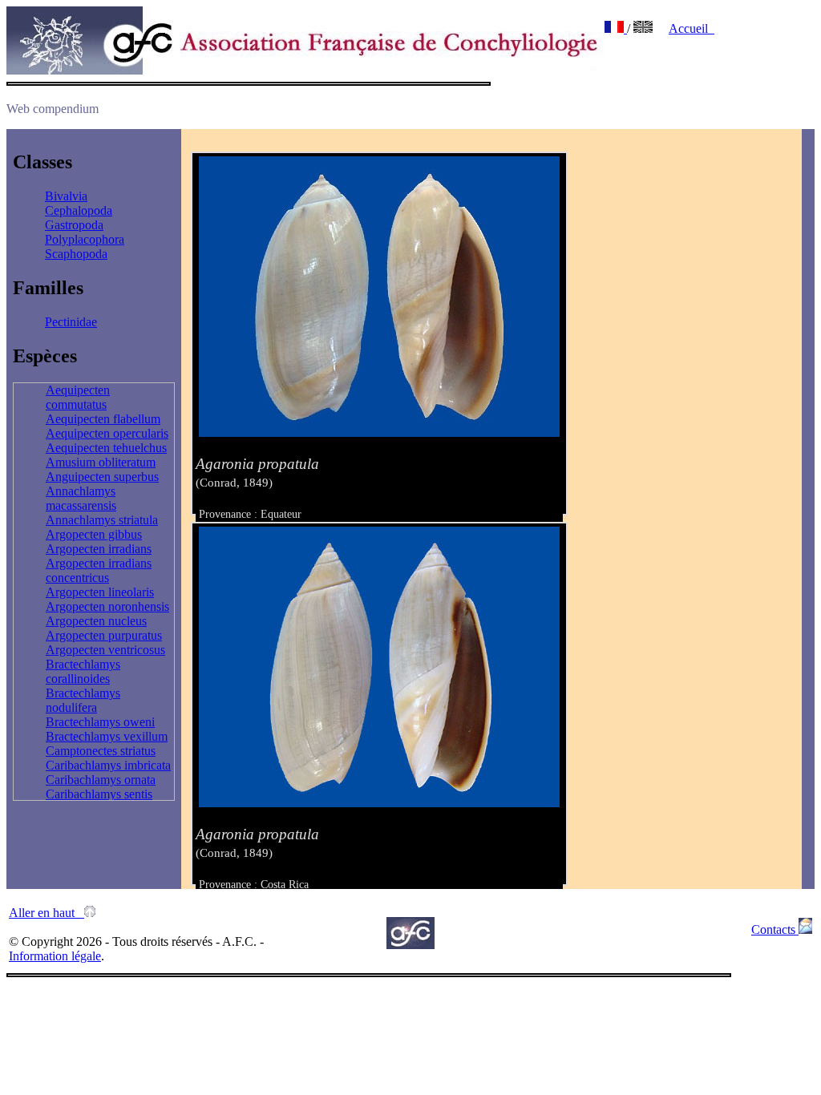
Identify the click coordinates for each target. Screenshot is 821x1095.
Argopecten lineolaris (100, 592)
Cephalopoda (78, 210)
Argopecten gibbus (94, 534)
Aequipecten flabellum (103, 419)
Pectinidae (71, 322)
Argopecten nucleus (96, 621)
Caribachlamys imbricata (108, 765)
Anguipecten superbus (102, 476)
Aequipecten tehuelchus (106, 448)
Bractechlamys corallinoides (83, 671)
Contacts (775, 929)
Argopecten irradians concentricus (99, 570)
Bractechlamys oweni (100, 722)
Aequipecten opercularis (107, 433)
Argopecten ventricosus (105, 650)
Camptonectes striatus (101, 751)
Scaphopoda (76, 254)
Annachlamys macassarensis (81, 498)
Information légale (55, 956)
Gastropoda (74, 225)
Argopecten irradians (99, 549)
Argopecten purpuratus (104, 635)
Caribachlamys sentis (99, 794)
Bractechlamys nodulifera (83, 700)
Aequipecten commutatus (78, 397)
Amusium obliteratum (101, 462)
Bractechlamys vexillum (107, 736)
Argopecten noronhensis (107, 606)
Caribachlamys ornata (101, 779)
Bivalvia (66, 196)
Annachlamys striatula (102, 520)
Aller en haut (46, 912)
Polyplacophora (84, 239)
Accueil (691, 28)
